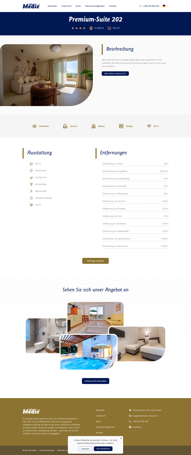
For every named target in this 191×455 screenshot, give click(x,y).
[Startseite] (31, 6)
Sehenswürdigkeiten (95, 6)
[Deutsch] (165, 6)
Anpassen (85, 449)
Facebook (137, 427)
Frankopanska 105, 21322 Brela (146, 410)
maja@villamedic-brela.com (145, 416)
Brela (78, 6)
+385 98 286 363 (151, 6)
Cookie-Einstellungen (46, 450)
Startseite (52, 6)
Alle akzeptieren (103, 449)
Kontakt (112, 6)
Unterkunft (66, 6)
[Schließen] (121, 438)
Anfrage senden (95, 261)
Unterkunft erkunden (96, 381)
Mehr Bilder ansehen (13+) (115, 73)
